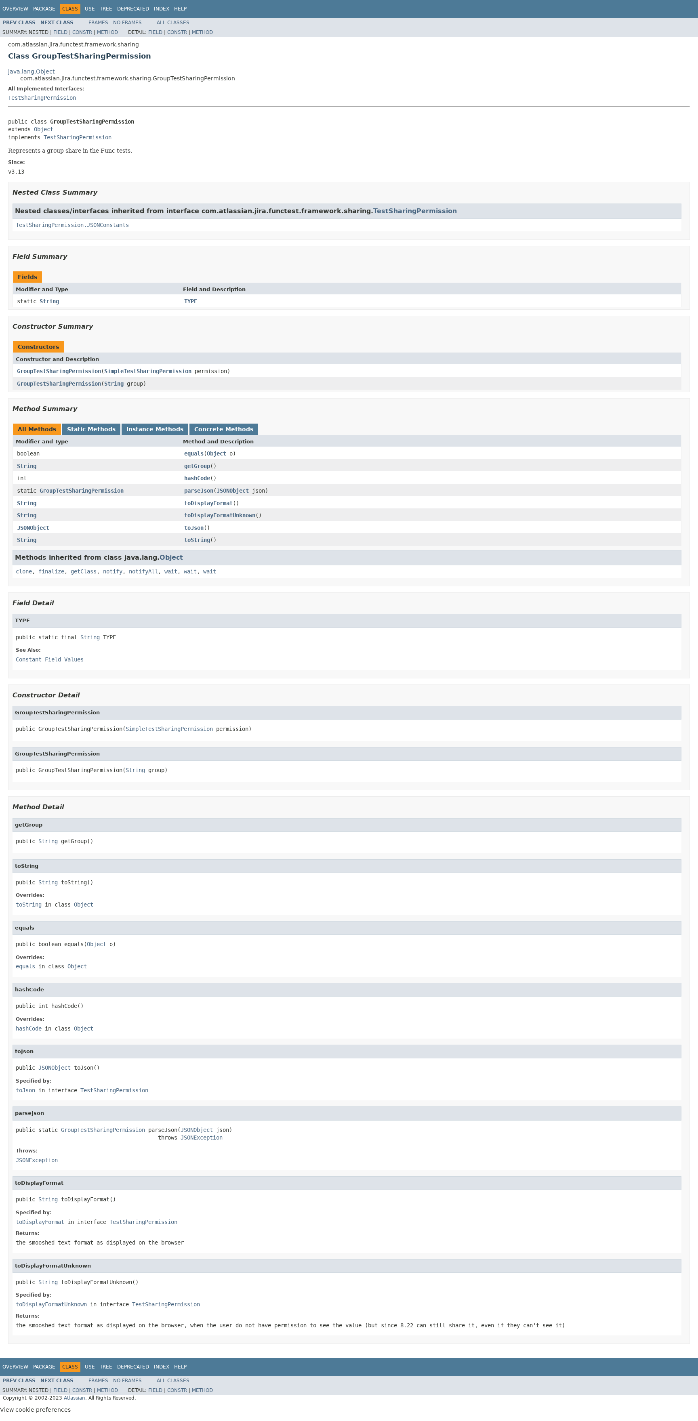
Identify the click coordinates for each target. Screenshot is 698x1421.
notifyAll (143, 571)
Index (161, 9)
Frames (98, 22)
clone (24, 571)
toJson (194, 528)
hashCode (197, 478)
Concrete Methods (223, 429)
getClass (84, 571)
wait (170, 571)
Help (180, 9)
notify (112, 571)
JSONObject (233, 490)
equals (194, 453)
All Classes (173, 22)
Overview (15, 9)
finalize (51, 571)
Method (107, 32)
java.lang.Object (31, 71)
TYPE (190, 301)
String (49, 301)
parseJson (198, 490)
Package (44, 9)
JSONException (202, 1137)
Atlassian (74, 1398)
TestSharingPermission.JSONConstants (72, 225)
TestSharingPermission (42, 97)
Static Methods (91, 429)
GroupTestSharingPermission (59, 371)
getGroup (197, 466)
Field (60, 32)
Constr (82, 32)
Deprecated (133, 9)
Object (43, 129)
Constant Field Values (50, 659)
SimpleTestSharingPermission (147, 371)
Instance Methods (154, 429)
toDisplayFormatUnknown (219, 515)
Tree (106, 9)
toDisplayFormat (208, 503)
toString (197, 540)
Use (90, 9)
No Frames (127, 22)
